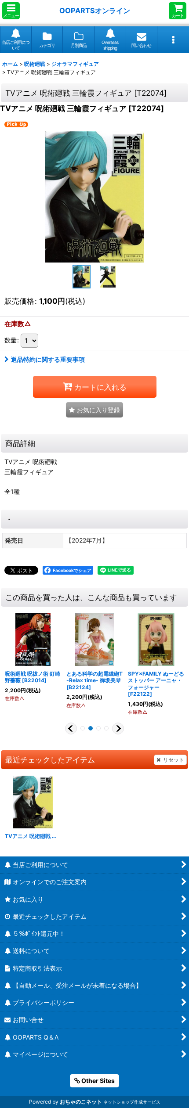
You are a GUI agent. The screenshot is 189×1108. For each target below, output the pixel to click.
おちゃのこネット (81, 1101)
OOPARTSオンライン (94, 10)
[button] (11, 10)
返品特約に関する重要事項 (48, 359)
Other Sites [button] (97, 1080)
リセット (173, 759)
